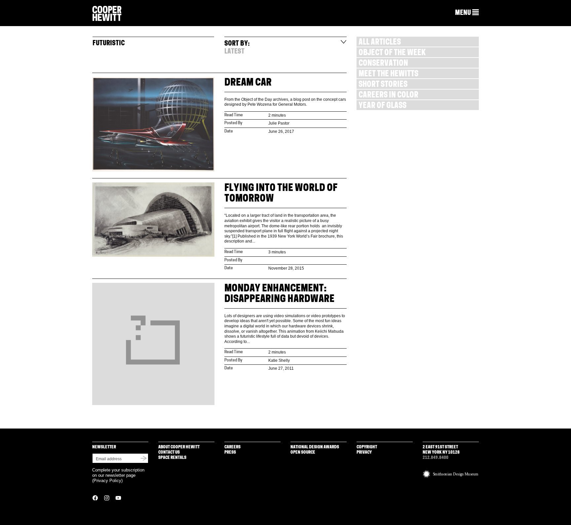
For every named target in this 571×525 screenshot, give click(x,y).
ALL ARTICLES (380, 43)
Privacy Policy (107, 480)
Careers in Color (388, 95)
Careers (232, 447)
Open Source (302, 452)
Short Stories (383, 85)
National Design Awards (314, 447)
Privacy (364, 452)
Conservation (383, 64)
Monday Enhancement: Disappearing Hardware (279, 294)
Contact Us (169, 452)
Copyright (367, 447)
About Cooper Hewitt (179, 447)
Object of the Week (392, 53)
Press (230, 452)
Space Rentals (172, 458)
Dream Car (248, 83)
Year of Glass (382, 106)
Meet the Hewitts (388, 74)
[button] (467, 13)
